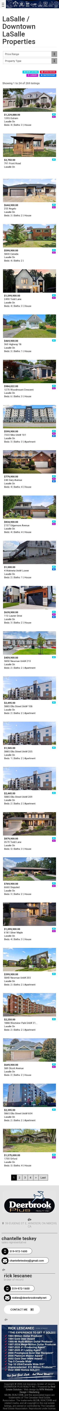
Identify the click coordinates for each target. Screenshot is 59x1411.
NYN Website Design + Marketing (36, 1391)
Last (43, 1177)
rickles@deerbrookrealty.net (29, 1297)
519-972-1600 (18, 1251)
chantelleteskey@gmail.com (27, 1260)
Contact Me (19, 1309)
